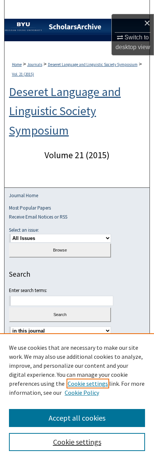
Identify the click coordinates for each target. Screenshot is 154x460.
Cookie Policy (82, 392)
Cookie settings (88, 383)
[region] (77, 396)
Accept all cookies (77, 418)
